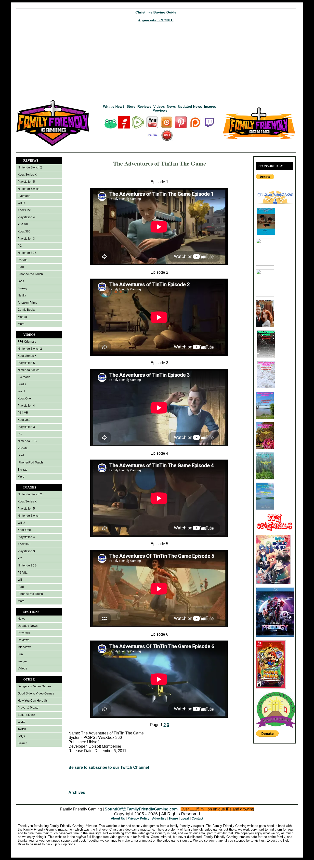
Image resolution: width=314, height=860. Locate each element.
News (171, 106)
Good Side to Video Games (36, 693)
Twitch (22, 729)
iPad (21, 267)
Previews (160, 110)
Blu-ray (22, 288)
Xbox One (24, 210)
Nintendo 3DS (27, 253)
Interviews (24, 647)
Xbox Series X (27, 174)
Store (131, 106)
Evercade (24, 196)
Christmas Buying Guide (155, 12)
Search (22, 743)
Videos (159, 106)
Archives (76, 792)
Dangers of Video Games (34, 686)
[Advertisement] (156, 62)
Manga (22, 317)
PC (20, 245)
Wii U (21, 203)
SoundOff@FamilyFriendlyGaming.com (141, 809)
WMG (21, 722)
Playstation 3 (26, 238)
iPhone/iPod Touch (30, 274)
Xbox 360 (24, 231)
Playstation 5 (26, 181)
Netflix (22, 295)
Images (210, 106)
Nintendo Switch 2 (30, 167)
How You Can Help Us (33, 700)
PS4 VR (23, 224)
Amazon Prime (27, 302)
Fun (20, 654)
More (21, 324)
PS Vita (22, 260)
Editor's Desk (26, 715)
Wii (20, 579)
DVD (21, 281)
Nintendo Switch (28, 189)
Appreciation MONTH (155, 20)
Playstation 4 (26, 217)
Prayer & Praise (28, 707)
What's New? (114, 106)
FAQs (21, 736)
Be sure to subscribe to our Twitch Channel (108, 767)
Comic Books (26, 309)
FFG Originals (27, 341)
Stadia (22, 384)
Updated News (190, 106)
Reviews (144, 106)
